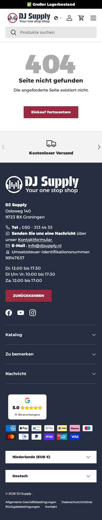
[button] (57, 18)
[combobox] (51, 32)
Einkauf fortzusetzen (51, 112)
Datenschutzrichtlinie (76, 502)
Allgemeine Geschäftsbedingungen (30, 502)
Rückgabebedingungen (22, 507)
